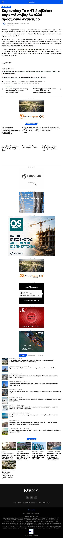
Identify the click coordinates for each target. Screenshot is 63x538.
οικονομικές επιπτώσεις (9, 83)
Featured (22, 81)
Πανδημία (36, 83)
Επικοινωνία (31, 510)
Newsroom (11, 25)
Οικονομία (41, 81)
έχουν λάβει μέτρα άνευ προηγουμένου (30, 49)
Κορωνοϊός (33, 81)
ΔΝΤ (27, 81)
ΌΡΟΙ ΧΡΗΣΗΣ (17, 502)
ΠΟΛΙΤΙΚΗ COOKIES (44, 502)
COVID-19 (15, 81)
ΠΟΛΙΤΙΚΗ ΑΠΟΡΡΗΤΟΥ (30, 502)
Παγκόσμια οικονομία (25, 83)
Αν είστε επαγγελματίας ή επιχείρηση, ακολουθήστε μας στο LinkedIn (24, 77)
